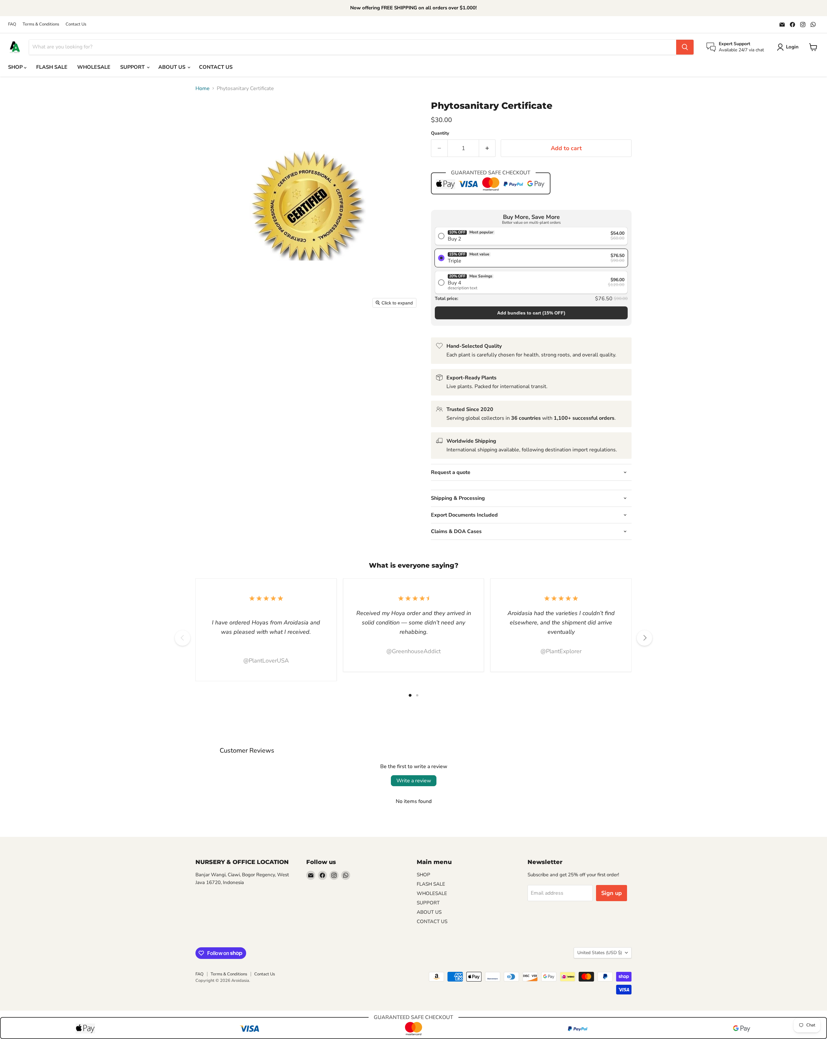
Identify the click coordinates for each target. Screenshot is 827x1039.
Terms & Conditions (41, 24)
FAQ (12, 24)
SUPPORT (133, 67)
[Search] (685, 47)
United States (599, 953)
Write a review (413, 780)
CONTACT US (216, 67)
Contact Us (76, 24)
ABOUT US (172, 67)
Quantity (440, 133)
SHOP (16, 67)
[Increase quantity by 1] (487, 148)
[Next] (644, 638)
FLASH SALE (52, 67)
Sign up (611, 893)
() (531, 312)
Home (202, 88)
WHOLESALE (93, 67)
